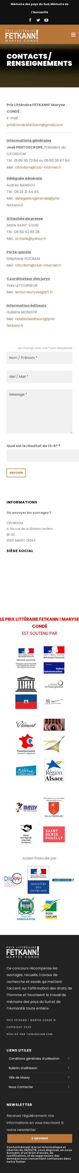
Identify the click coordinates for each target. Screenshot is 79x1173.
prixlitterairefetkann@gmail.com (35, 124)
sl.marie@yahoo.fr (30, 238)
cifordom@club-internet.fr (38, 167)
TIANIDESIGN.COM (40, 1034)
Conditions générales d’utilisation (34, 1058)
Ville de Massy (19, 1077)
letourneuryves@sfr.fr (34, 292)
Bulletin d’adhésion (23, 1068)
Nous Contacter (21, 1087)
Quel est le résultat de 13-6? (33, 445)
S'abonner (39, 1138)
